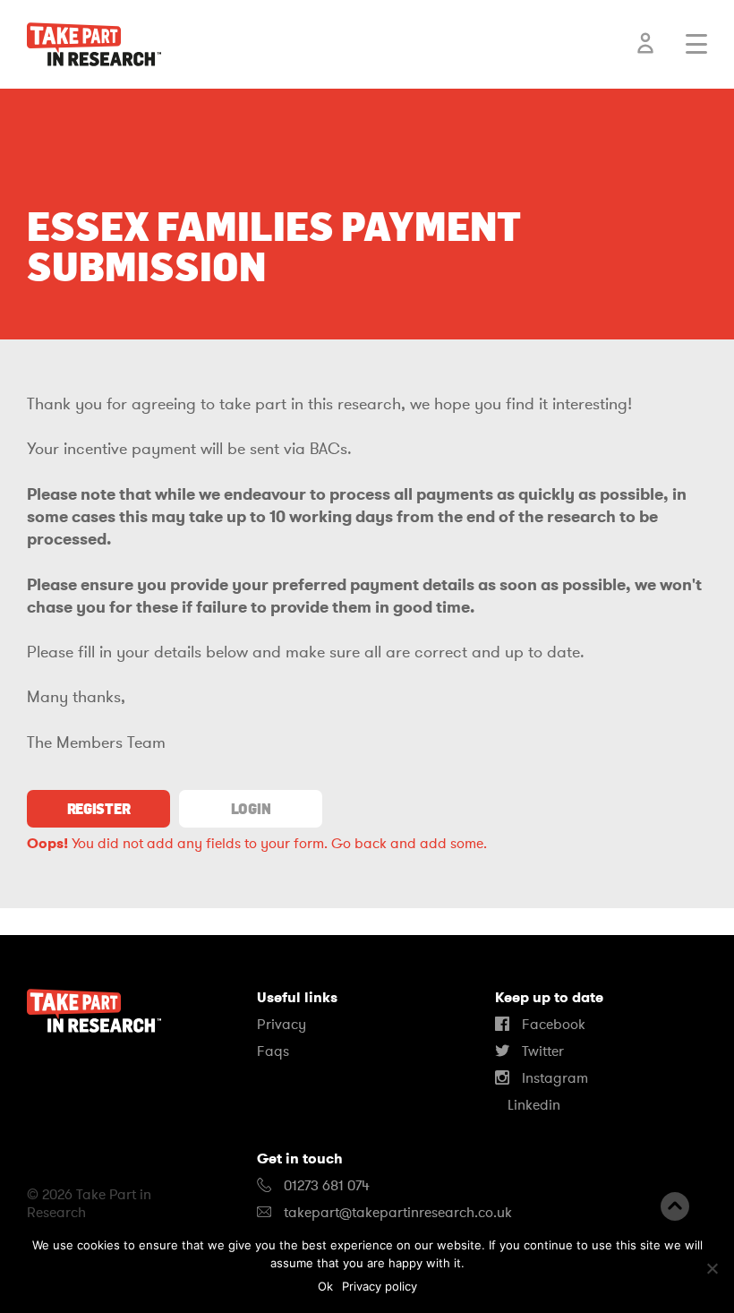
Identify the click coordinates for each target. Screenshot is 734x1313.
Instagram (553, 1078)
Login (250, 809)
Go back (359, 844)
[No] (712, 1268)
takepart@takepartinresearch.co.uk (398, 1213)
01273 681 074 (325, 1186)
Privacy (281, 1024)
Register (98, 809)
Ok (325, 1286)
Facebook (551, 1024)
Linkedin (532, 1105)
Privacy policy (379, 1286)
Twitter (541, 1051)
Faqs (273, 1051)
